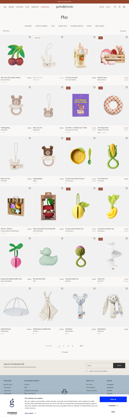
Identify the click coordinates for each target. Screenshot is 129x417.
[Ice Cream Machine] (81, 55)
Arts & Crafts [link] (99, 26)
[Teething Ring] (16, 105)
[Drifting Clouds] (99, 283)
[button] (119, 7)
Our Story (89, 384)
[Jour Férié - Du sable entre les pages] (65, 132)
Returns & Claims (30, 393)
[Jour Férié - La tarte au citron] (67, 132)
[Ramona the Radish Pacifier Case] (69, 233)
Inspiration (7, 390)
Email (89, 365)
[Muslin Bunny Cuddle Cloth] (48, 306)
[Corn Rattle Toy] (6, 82)
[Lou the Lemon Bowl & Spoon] (81, 156)
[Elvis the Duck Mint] (48, 256)
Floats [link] (89, 26)
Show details (29, 413)
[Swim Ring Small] (113, 105)
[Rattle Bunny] (65, 333)
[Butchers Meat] (113, 55)
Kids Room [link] (28, 26)
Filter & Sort (6, 31)
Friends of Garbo (91, 390)
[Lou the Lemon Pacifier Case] (81, 206)
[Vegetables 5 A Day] (103, 82)
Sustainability (90, 387)
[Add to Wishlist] (30, 37)
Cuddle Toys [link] (62, 26)
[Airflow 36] (113, 256)
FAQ (25, 387)
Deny (113, 412)
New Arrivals (8, 384)
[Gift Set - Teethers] (1, 82)
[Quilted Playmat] (16, 306)
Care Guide (7, 393)
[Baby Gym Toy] (48, 55)
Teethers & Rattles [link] (77, 26)
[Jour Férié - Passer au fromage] (69, 132)
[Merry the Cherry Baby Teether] (16, 55)
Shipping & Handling (31, 390)
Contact (27, 384)
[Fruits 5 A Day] (101, 82)
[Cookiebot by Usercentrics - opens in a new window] (12, 413)
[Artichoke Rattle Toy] (35, 233)
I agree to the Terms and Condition (98, 371)
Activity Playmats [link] (41, 26)
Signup (119, 365)
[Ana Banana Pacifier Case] (65, 233)
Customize (112, 405)
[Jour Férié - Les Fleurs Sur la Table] (81, 105)
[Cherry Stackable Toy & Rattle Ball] (4, 82)
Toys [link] (52, 26)
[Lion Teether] (35, 183)
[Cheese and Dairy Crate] (99, 82)
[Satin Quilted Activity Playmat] (1, 333)
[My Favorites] (115, 7)
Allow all (113, 399)
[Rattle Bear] (81, 306)
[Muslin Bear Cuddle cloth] (33, 333)
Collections (7, 387)
